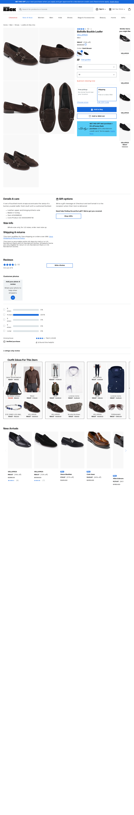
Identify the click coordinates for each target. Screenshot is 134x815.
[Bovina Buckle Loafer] (125, 72)
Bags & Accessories (86, 17)
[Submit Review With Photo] (13, 298)
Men (51, 17)
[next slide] (125, 443)
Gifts (123, 17)
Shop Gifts (68, 216)
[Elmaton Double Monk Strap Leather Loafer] (125, 102)
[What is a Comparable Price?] (86, 44)
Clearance (13, 17)
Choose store (82, 102)
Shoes (69, 17)
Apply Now (114, 2)
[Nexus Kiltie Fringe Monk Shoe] (125, 132)
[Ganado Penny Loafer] (46, 450)
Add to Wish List (98, 116)
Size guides (86, 59)
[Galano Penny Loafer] (20, 450)
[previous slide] (5, 443)
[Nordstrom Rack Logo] (9, 9)
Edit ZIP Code (103, 102)
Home (113, 17)
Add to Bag (98, 109)
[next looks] (129, 388)
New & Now (28, 17)
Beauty (103, 17)
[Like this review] (36, 342)
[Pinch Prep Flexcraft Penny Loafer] (99, 450)
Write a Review (60, 265)
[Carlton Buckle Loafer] (125, 43)
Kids (60, 17)
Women (41, 17)
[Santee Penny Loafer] (72, 450)
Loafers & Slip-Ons (28, 25)
